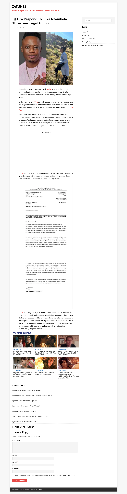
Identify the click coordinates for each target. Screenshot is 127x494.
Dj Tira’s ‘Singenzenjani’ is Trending (24, 411)
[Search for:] (98, 20)
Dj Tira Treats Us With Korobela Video (24, 422)
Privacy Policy (86, 42)
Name (15, 456)
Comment (16, 440)
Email (14, 462)
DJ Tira (48, 89)
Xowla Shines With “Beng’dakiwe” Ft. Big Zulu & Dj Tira (30, 416)
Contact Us (85, 35)
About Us (85, 32)
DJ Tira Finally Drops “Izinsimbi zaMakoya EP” (27, 390)
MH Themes (39, 489)
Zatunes (25, 28)
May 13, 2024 (18, 28)
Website (15, 469)
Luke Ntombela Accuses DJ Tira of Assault (26, 406)
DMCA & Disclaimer (88, 39)
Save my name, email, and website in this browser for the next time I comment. (45, 475)
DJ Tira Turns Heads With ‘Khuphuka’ (24, 401)
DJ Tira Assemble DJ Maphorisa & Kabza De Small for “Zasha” (32, 395)
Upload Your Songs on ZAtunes (92, 45)
